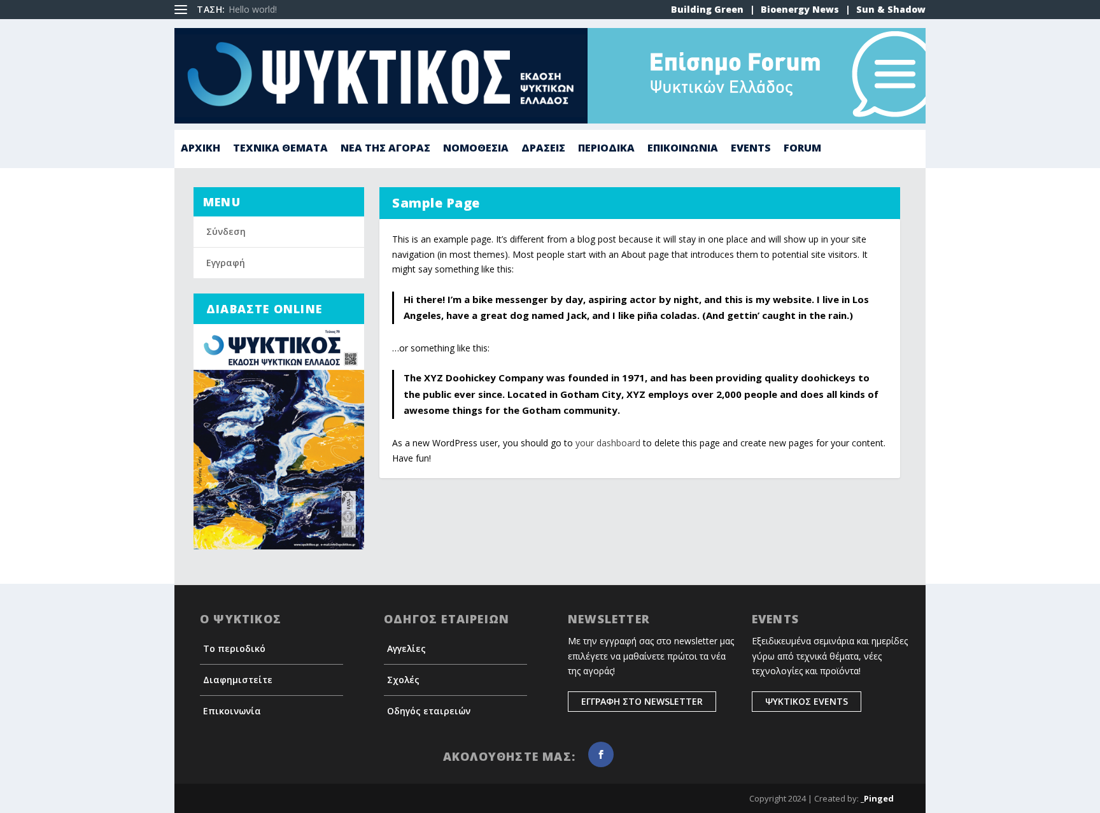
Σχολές (403, 680)
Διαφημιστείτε (237, 680)
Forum (802, 149)
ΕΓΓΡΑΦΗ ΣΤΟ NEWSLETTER (642, 701)
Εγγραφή (225, 263)
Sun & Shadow (891, 9)
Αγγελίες (406, 648)
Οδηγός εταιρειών (428, 711)
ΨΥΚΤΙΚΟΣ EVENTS (806, 701)
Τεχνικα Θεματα (280, 149)
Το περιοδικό (234, 648)
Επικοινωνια (682, 149)
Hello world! (253, 9)
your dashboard (607, 443)
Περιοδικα (606, 149)
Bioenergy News (800, 9)
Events (751, 149)
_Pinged (877, 798)
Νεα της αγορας (385, 149)
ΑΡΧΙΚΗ (200, 149)
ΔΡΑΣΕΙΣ (543, 149)
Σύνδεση (226, 231)
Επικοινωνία (232, 711)
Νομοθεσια (476, 149)
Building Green (707, 9)
